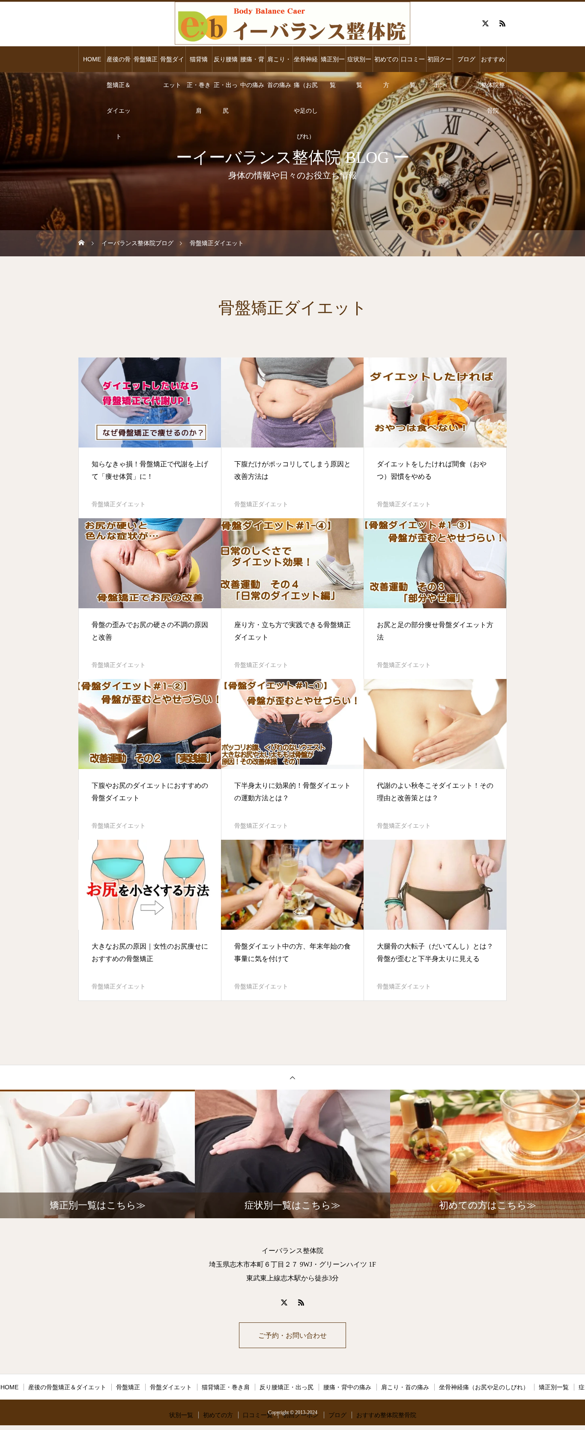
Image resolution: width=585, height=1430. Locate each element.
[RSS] (502, 23)
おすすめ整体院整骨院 (493, 64)
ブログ (466, 59)
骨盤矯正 (146, 59)
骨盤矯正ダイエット (119, 504)
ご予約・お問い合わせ (292, 1335)
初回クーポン (439, 64)
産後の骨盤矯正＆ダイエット (119, 64)
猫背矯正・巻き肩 (199, 64)
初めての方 (386, 64)
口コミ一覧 (413, 64)
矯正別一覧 (333, 64)
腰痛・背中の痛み (252, 64)
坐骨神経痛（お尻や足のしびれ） (306, 64)
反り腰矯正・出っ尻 (226, 64)
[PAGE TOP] (292, 1077)
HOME (92, 59)
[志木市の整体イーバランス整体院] (292, 23)
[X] (485, 23)
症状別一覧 (359, 64)
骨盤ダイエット (172, 64)
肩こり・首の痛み (279, 64)
